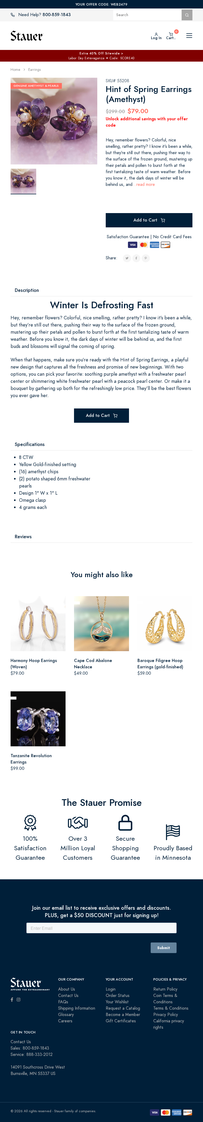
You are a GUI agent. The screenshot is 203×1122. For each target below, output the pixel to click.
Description (27, 290)
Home (15, 69)
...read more (143, 184)
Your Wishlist (117, 1002)
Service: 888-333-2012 (32, 1054)
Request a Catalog (123, 1008)
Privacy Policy (165, 1015)
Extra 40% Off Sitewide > (101, 53)
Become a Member (123, 1015)
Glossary (66, 1015)
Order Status (118, 996)
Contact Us (68, 996)
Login (111, 989)
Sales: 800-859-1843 (30, 1048)
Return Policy (165, 989)
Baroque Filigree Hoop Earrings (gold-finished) (160, 663)
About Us (66, 989)
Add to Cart (146, 220)
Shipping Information (76, 1008)
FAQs (63, 1002)
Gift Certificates (121, 1021)
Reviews (23, 536)
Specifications (30, 444)
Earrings (34, 69)
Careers (65, 1021)
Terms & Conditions (170, 1008)
